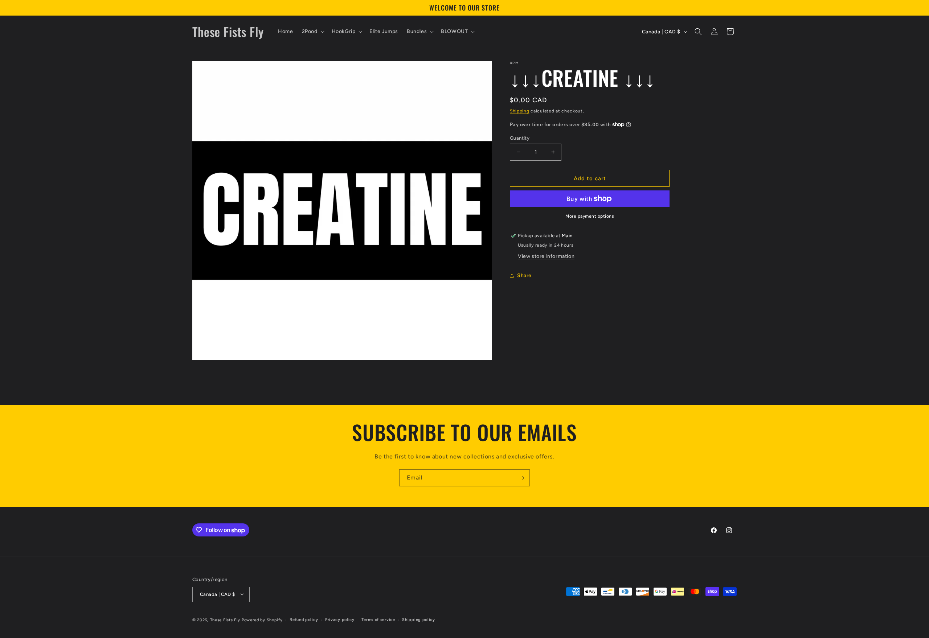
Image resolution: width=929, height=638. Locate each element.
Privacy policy (340, 619)
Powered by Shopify (262, 619)
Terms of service (378, 619)
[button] (312, 31)
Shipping (519, 111)
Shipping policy (418, 619)
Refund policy (304, 619)
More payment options (589, 216)
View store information (546, 256)
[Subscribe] (521, 477)
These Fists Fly (225, 619)
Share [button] (524, 275)
